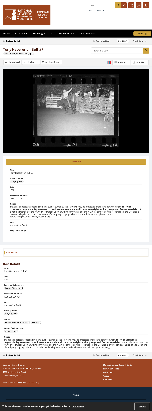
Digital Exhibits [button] (87, 33)
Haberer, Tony (11, 331)
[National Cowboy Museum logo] (26, 14)
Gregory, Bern (17, 181)
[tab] (76, 161)
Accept (142, 406)
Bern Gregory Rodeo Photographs (18, 53)
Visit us (106, 376)
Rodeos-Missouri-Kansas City (17, 322)
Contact (76, 395)
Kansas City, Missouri (14, 288)
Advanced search (96, 10)
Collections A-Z (66, 33)
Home (6, 33)
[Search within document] (146, 51)
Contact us (107, 379)
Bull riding (36, 322)
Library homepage (111, 369)
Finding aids (108, 372)
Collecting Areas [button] (41, 33)
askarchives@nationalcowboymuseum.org (21, 382)
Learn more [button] (78, 406)
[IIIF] (109, 62)
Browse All (21, 33)
